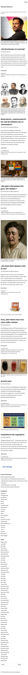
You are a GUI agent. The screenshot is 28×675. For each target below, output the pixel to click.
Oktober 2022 (4, 604)
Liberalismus (13, 74)
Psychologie (17, 351)
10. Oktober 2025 (4, 211)
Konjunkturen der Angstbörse (12, 434)
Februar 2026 (4, 550)
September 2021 (5, 612)
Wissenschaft (14, 353)
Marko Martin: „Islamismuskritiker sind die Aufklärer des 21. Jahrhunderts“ (13, 122)
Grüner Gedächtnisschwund (8, 477)
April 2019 (3, 638)
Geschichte (7, 152)
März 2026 (3, 548)
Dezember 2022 (5, 600)
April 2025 (3, 562)
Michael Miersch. (7, 672)
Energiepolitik (8, 74)
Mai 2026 (3, 546)
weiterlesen (4, 70)
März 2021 (3, 618)
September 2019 (5, 634)
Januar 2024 (4, 584)
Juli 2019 (3, 636)
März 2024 (3, 582)
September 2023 (5, 592)
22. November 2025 (5, 150)
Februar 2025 (4, 564)
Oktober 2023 (4, 590)
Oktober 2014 (4, 656)
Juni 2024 (3, 576)
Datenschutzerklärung (15, 672)
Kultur (16, 152)
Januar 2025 (4, 566)
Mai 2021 (3, 616)
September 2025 (5, 556)
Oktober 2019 (4, 632)
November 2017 (5, 642)
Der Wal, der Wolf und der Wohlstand (10, 487)
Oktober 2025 (4, 554)
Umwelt (9, 353)
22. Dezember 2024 (5, 403)
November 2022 (5, 602)
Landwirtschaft (4, 505)
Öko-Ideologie (12, 214)
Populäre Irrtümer (11, 351)
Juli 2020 (3, 626)
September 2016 (5, 652)
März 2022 (3, 606)
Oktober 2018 (4, 640)
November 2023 (5, 588)
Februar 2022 (4, 608)
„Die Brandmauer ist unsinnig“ (13, 49)
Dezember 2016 (5, 646)
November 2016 (5, 648)
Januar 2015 (4, 654)
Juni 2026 (3, 544)
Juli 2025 (3, 558)
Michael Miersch (7, 7)
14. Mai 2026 (3, 73)
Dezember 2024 (5, 568)
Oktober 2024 (4, 570)
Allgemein (3, 493)
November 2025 (5, 552)
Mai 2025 (3, 560)
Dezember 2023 (5, 586)
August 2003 (4, 660)
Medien (7, 214)
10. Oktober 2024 (4, 456)
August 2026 (4, 542)
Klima (17, 350)
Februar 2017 (4, 644)
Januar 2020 (4, 630)
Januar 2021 (4, 622)
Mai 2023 (3, 594)
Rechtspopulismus (22, 74)
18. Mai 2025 (3, 291)
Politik (17, 74)
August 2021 (4, 614)
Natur (2, 513)
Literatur (3, 509)
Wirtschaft (3, 76)
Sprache (3, 525)
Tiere (2, 529)
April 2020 (3, 628)
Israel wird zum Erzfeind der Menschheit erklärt (13, 479)
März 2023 (3, 596)
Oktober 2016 (4, 650)
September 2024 (5, 572)
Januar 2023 (4, 598)
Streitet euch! (6, 381)
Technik (3, 527)
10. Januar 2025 (4, 348)
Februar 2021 (4, 620)
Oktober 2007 (4, 658)
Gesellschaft (12, 152)
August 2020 (4, 624)
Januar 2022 (4, 610)
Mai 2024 (3, 578)
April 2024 (3, 580)
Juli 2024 (3, 574)
